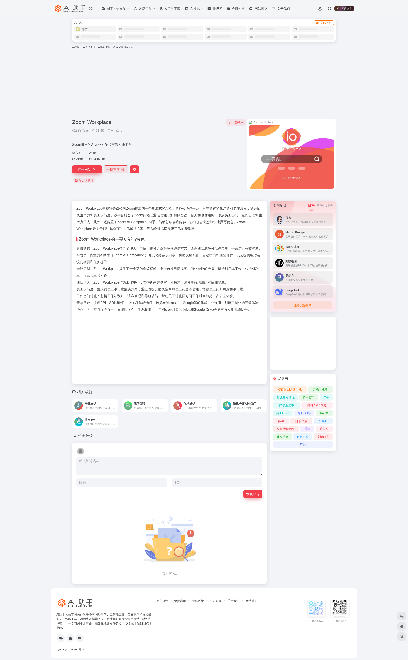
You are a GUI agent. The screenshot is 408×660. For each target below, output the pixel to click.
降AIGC (324, 413)
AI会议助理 (104, 47)
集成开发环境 (286, 397)
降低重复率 (286, 405)
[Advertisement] (204, 84)
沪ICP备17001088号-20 (71, 649)
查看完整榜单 (303, 305)
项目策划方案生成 (290, 389)
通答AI (324, 429)
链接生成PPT (286, 429)
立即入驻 (326, 23)
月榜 (329, 205)
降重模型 (309, 397)
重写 (307, 429)
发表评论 (253, 493)
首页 (78, 47)
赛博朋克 (323, 436)
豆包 (303, 444)
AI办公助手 (89, 47)
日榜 (311, 205)
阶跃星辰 (301, 421)
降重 (326, 397)
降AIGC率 (283, 413)
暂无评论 (85, 435)
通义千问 (283, 436)
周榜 (320, 205)
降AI (281, 421)
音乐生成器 (320, 389)
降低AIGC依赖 (317, 405)
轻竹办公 (303, 436)
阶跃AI (323, 421)
